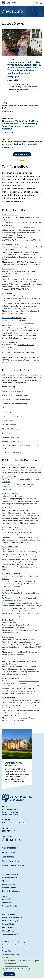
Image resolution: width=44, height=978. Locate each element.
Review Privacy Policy (16, 969)
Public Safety (8, 927)
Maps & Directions (10, 815)
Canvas (5, 899)
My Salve (6, 902)
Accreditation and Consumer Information (16, 945)
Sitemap (5, 957)
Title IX (4, 948)
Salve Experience (11, 861)
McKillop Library (9, 921)
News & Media (8, 924)
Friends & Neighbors (11, 891)
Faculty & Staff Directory (12, 917)
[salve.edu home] (9, 3)
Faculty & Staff (8, 884)
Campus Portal (8, 906)
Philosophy (19, 496)
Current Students (9, 877)
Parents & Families (10, 887)
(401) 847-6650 (8, 831)
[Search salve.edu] (37, 3)
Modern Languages (27, 467)
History (14, 549)
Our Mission (9, 848)
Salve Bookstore (9, 934)
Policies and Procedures (11, 954)
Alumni (5, 881)
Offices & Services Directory (14, 823)
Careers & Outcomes (13, 866)
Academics (8, 857)
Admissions (8, 852)
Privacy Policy (7, 951)
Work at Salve (8, 931)
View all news (22, 154)
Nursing (12, 664)
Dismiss (9, 974)
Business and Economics (20, 320)
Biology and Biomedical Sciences (24, 252)
